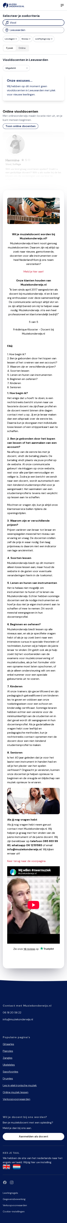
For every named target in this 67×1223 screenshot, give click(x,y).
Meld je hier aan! (33, 271)
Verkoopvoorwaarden (16, 1099)
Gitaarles (8, 1044)
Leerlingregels (10, 1192)
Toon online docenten (20, 126)
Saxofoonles (10, 1071)
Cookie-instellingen (14, 1211)
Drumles (8, 1078)
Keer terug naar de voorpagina (26, 861)
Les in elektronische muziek (20, 1085)
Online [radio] (22, 48)
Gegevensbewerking (14, 1199)
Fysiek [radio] (9, 48)
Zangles (7, 1058)
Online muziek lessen (15, 1092)
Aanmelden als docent (33, 1136)
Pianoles (8, 1051)
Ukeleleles (9, 1065)
